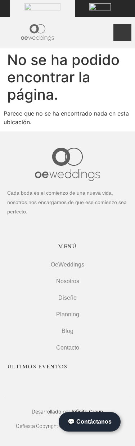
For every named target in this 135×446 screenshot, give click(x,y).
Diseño (67, 298)
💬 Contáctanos (90, 422)
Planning (67, 314)
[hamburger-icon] (122, 32)
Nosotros (67, 281)
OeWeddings (67, 264)
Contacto (67, 348)
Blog (67, 331)
